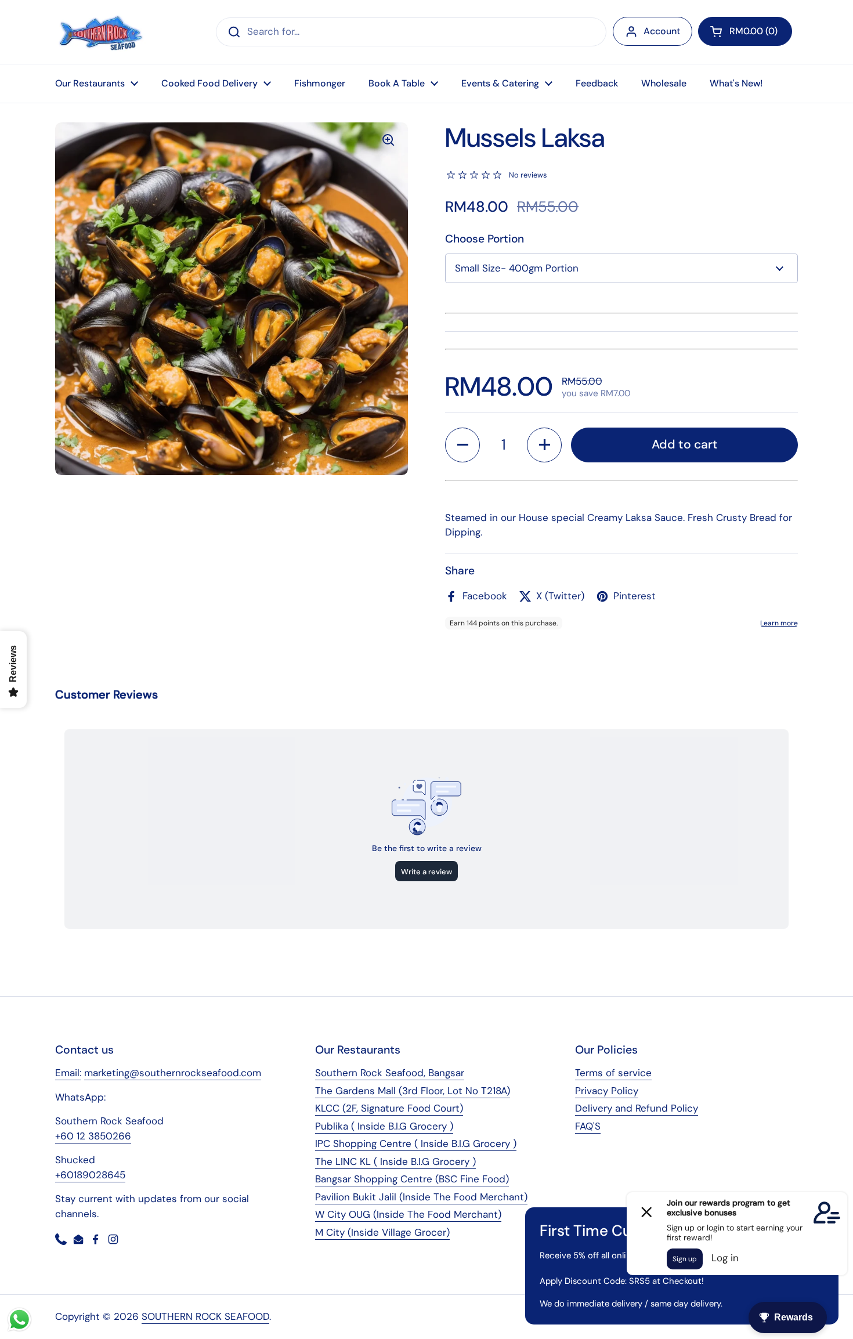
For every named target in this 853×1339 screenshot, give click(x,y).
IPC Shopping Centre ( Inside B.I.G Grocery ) (415, 1143)
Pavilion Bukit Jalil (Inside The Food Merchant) (421, 1196)
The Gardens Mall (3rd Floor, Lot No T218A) (412, 1090)
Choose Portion (484, 238)
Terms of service (613, 1072)
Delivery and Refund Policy (636, 1108)
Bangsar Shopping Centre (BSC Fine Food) (412, 1178)
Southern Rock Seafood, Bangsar (389, 1072)
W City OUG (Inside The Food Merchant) (408, 1214)
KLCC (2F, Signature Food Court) (389, 1108)
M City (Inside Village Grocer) (382, 1232)
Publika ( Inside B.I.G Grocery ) (384, 1126)
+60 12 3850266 (93, 1136)
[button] (745, 31)
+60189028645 (90, 1174)
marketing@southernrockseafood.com (172, 1072)
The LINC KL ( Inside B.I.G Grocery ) (395, 1161)
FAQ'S (588, 1126)
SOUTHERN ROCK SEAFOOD (205, 1316)
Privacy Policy (606, 1090)
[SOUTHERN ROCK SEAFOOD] (100, 32)
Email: (68, 1072)
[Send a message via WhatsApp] (19, 1319)
